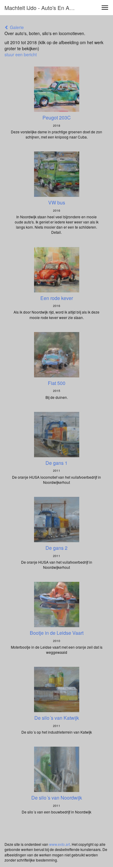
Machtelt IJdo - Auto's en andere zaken (43, 7)
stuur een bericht (21, 54)
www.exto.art (59, 844)
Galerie (16, 27)
